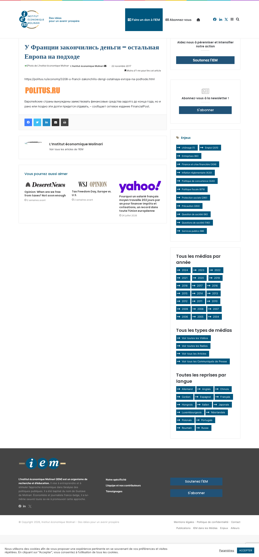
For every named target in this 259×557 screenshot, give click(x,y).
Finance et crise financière (199, 164)
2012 (185, 301)
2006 (185, 316)
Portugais (206, 420)
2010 (214, 301)
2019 (217, 277)
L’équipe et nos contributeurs (123, 485)
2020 (201, 277)
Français (225, 396)
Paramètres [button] (226, 550)
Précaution (191, 206)
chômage (188, 147)
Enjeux (224, 528)
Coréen (186, 396)
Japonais (224, 404)
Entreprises (190, 156)
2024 (185, 270)
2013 (215, 293)
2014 (200, 293)
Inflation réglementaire (197, 172)
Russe (205, 427)
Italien (205, 404)
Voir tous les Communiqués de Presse (204, 361)
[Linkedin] (25, 506)
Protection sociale (194, 197)
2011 (199, 301)
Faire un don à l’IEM (145, 20)
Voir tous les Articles (194, 353)
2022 (217, 270)
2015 (185, 293)
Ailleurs (235, 528)
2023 (201, 270)
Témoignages (114, 491)
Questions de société (196, 222)
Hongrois (187, 404)
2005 (200, 316)
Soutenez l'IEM (196, 481)
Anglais (206, 389)
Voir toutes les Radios (195, 345)
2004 (216, 316)
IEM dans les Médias (205, 528)
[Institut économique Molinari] (49, 19)
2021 (185, 277)
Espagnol (205, 396)
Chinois (224, 389)
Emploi (211, 147)
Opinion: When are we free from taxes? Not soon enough (45, 193)
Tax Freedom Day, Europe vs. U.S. (91, 193)
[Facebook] (21, 506)
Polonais (187, 420)
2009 (185, 308)
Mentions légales (184, 521)
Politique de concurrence (198, 181)
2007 (216, 308)
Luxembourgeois (192, 412)
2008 (200, 308)
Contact (235, 521)
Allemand (187, 389)
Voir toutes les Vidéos (195, 338)
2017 (199, 285)
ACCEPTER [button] (245, 550)
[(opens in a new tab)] (45, 184)
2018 (185, 285)
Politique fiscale (193, 189)
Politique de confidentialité (212, 521)
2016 (215, 285)
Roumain (187, 427)
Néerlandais (218, 412)
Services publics (193, 231)
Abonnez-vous (180, 20)
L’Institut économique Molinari (87, 66)
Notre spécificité (116, 479)
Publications (183, 528)
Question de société (195, 214)
